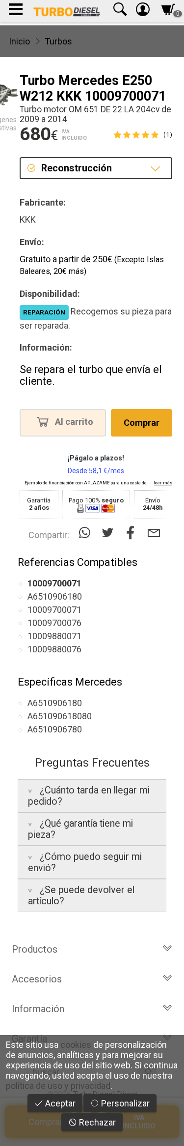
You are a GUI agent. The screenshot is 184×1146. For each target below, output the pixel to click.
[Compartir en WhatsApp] (86, 533)
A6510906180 (54, 596)
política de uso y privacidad (58, 1086)
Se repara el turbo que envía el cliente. (91, 375)
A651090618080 (59, 716)
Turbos (58, 41)
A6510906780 (54, 729)
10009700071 (54, 609)
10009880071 (54, 636)
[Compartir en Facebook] (132, 533)
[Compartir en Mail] (153, 533)
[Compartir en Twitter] (109, 533)
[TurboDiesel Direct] (66, 11)
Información (38, 1009)
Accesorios (37, 979)
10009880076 (54, 649)
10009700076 (54, 623)
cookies (75, 1045)
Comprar (141, 422)
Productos (34, 949)
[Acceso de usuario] (143, 11)
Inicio (19, 41)
